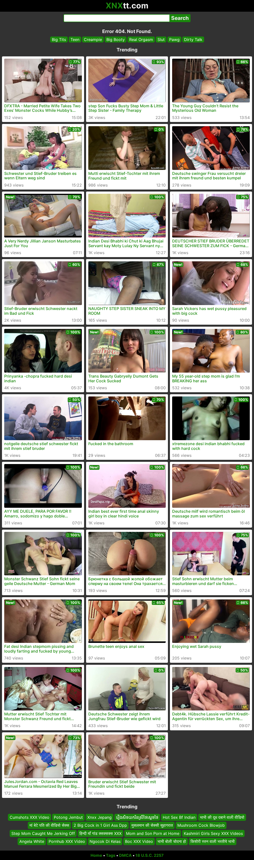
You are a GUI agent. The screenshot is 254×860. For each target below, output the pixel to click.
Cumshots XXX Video (29, 817)
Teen (74, 39)
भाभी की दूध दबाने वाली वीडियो (222, 817)
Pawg (174, 39)
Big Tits (59, 39)
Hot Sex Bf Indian (179, 817)
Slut (161, 39)
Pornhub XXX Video (67, 841)
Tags (110, 855)
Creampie (93, 39)
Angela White (31, 841)
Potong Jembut (68, 817)
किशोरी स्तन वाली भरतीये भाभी (212, 841)
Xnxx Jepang (99, 817)
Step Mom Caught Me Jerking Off (43, 833)
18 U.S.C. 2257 (149, 855)
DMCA (125, 855)
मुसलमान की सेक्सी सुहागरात (152, 825)
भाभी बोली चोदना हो (172, 841)
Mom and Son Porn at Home (152, 833)
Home (96, 855)
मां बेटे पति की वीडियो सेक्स (49, 825)
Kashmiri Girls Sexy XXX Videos (213, 833)
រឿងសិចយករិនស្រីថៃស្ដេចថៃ (137, 817)
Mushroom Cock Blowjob (201, 825)
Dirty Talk (193, 39)
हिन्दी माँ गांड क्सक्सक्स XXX (100, 833)
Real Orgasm (141, 39)
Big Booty (115, 39)
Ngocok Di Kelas (105, 841)
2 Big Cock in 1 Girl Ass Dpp (100, 825)
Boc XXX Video (139, 841)
